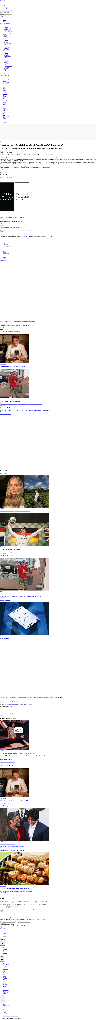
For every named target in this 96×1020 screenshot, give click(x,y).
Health (6, 54)
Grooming (7, 49)
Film (6, 35)
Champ (4, 951)
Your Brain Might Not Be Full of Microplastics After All (10, 227)
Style (4, 5)
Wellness (4, 6)
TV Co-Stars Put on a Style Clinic (7, 844)
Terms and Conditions (11, 704)
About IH (5, 1004)
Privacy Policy (21, 704)
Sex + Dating (2, 847)
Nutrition (7, 57)
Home (6, 64)
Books (6, 36)
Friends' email (3, 909)
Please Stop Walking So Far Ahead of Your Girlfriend (12, 850)
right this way (50, 713)
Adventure (7, 30)
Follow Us (2, 11)
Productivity (7, 59)
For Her (6, 68)
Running (7, 60)
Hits (3, 947)
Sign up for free (24, 236)
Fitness (6, 53)
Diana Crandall (5, 151)
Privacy (4, 1011)
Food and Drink (8, 66)
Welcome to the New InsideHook (6, 214)
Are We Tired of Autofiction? (5, 414)
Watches (7, 48)
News (6, 44)
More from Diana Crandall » (6, 177)
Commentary (8, 43)
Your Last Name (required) (17, 904)
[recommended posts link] (14, 749)
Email (13, 700)
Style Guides (8, 47)
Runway (7, 46)
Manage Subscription (7, 1014)
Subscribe (7, 11)
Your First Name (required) (17, 902)
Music (6, 38)
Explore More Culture (4, 803)
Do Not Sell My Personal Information (10, 1016)
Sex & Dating (8, 33)
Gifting (6, 71)
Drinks (6, 27)
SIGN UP (2, 923)
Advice (6, 51)
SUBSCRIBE (5, 244)
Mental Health (8, 56)
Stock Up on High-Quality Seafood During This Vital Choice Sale (14, 888)
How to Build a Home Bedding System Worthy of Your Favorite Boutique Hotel (14, 233)
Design (6, 37)
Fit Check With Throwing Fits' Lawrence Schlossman (10, 401)
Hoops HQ (5, 8)
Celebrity (7, 42)
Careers (4, 1012)
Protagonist (5, 953)
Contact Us (5, 1006)
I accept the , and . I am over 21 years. (17, 704)
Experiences (5, 2)
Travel (6, 29)
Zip (13, 701)
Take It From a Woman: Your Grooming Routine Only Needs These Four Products (15, 325)
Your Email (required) (16, 901)
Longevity (7, 55)
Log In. (9, 246)
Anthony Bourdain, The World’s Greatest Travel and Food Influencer (12, 366)
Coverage (5, 949)
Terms (4, 1009)
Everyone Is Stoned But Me (5, 407)
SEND (2, 910)
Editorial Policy (6, 1005)
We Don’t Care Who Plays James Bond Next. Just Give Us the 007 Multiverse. (17, 753)
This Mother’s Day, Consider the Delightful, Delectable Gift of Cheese (15, 894)
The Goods (5, 7)
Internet (6, 40)
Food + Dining (8, 28)
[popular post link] (17, 321)
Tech (6, 69)
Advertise (5, 1008)
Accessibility (5, 1013)
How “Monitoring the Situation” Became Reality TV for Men (11, 221)
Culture (4, 4)
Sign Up (2, 702)
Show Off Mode (8, 31)
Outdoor (7, 67)
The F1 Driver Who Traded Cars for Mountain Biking (10, 331)
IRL (3, 950)
